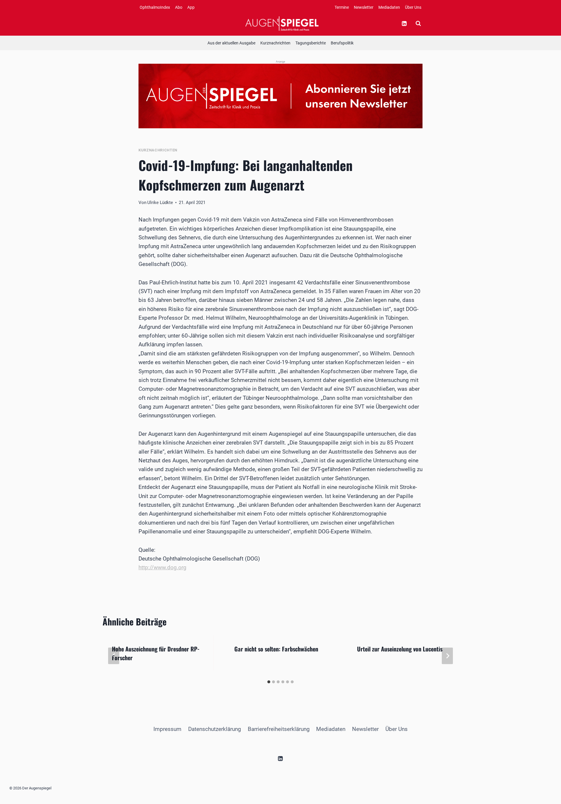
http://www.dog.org (162, 567)
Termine (342, 7)
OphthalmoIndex (155, 7)
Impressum (167, 729)
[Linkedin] (404, 23)
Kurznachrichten (275, 43)
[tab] (268, 681)
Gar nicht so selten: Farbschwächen (276, 648)
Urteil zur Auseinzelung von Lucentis (399, 648)
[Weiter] (447, 656)
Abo (178, 7)
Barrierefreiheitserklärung (279, 729)
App (191, 7)
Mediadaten (389, 7)
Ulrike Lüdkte (160, 202)
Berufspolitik (342, 43)
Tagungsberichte (310, 43)
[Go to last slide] (113, 656)
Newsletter (363, 7)
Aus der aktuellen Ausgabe (231, 43)
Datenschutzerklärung (214, 729)
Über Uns (413, 7)
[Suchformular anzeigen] (418, 23)
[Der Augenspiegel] (281, 23)
